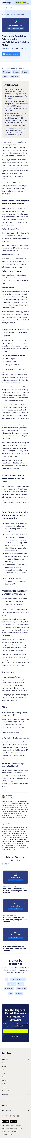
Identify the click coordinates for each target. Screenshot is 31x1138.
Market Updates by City (17, 14)
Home (3, 14)
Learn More (15, 1036)
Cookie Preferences (15, 1131)
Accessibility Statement (7, 1134)
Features (4, 1066)
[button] (28, 2)
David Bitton (5, 48)
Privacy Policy (18, 1125)
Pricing (3, 1073)
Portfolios (4, 1070)
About (3, 1063)
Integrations (5, 1080)
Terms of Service (10, 1125)
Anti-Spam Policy (5, 1131)
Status (3, 1125)
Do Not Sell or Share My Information (10, 1128)
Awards (4, 1083)
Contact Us (5, 1087)
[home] (6, 2)
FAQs (3, 1076)
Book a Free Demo (21, 2)
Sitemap (21, 1128)
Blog (8, 14)
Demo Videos (5, 1090)
